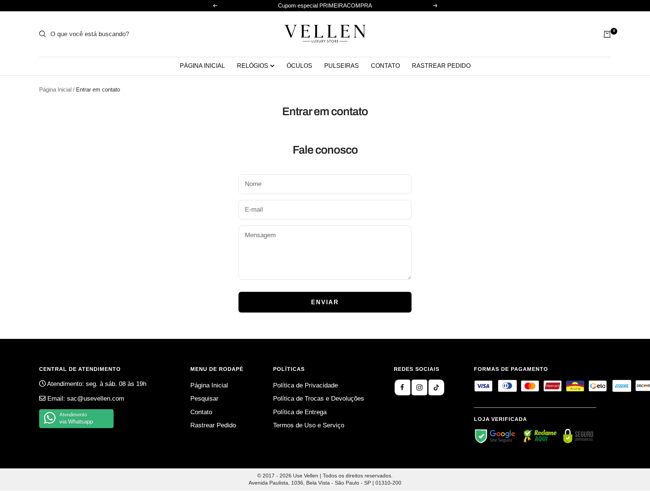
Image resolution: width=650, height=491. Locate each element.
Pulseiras (341, 66)
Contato (385, 66)
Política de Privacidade (305, 385)
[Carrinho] (607, 34)
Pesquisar (204, 398)
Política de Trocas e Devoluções (318, 398)
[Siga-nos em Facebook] (402, 387)
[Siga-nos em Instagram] (419, 387)
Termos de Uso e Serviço (308, 425)
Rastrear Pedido (213, 425)
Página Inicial (202, 66)
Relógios (252, 66)
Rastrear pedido (441, 66)
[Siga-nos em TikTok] (436, 387)
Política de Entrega (300, 412)
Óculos (299, 66)
